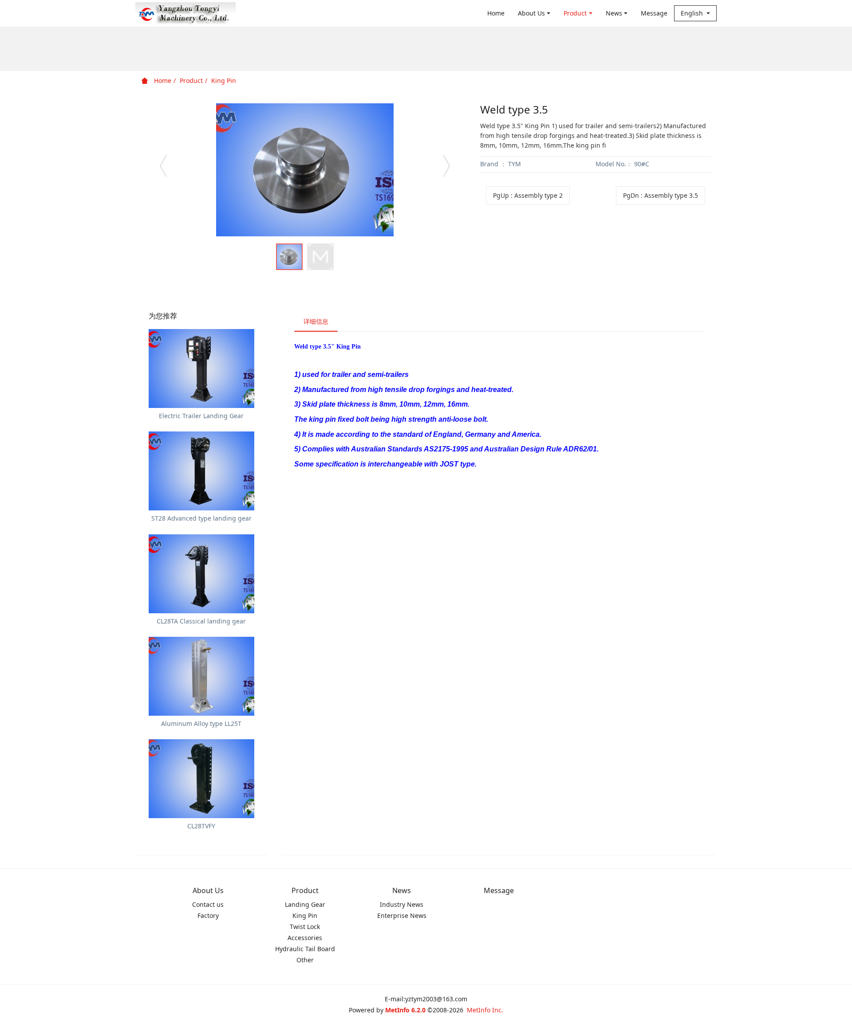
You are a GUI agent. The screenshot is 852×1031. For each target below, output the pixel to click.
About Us (531, 13)
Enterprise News (401, 915)
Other (305, 960)
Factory (208, 915)
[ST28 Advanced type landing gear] (201, 470)
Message (654, 13)
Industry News (401, 904)
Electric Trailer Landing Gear (201, 416)
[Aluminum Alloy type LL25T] (201, 676)
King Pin (223, 80)
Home (496, 13)
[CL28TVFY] (201, 778)
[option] (305, 169)
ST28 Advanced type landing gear (201, 518)
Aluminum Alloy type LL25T (201, 723)
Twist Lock (305, 926)
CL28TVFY (201, 826)
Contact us (208, 904)
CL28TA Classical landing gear (201, 621)
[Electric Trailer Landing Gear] (201, 368)
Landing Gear (305, 904)
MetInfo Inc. (485, 1010)
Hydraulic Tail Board (305, 949)
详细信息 (316, 321)
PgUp (528, 195)
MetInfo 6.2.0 (405, 1010)
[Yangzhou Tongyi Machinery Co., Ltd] (185, 13)
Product (575, 13)
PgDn (660, 195)
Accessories (305, 937)
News (614, 13)
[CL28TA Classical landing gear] (201, 573)
